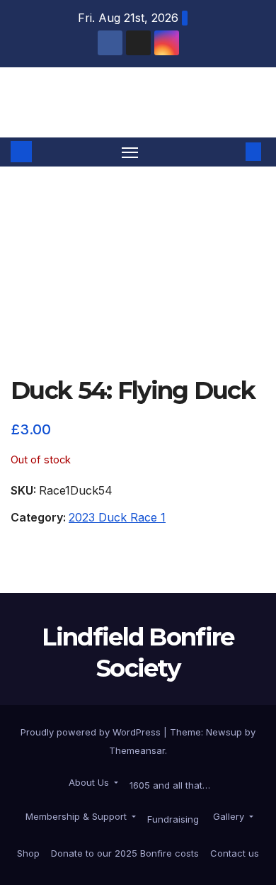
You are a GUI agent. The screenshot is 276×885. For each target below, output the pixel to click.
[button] (232, 152)
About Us (89, 782)
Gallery (228, 816)
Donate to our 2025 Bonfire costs (125, 853)
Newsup (224, 732)
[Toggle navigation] (130, 152)
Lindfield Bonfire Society (138, 102)
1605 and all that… (170, 785)
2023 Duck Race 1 (117, 517)
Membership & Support (76, 816)
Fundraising (173, 819)
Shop (28, 853)
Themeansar (137, 750)
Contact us (234, 853)
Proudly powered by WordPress (92, 732)
